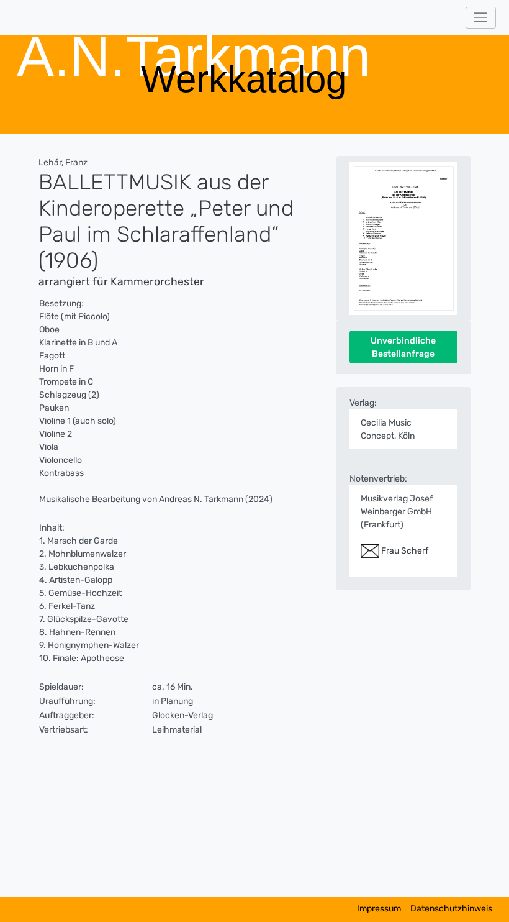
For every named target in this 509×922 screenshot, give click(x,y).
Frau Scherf (403, 550)
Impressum (379, 908)
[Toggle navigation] (481, 18)
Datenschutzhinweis (451, 908)
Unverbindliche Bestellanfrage (403, 347)
